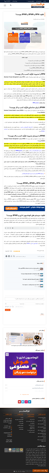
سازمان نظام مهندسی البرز (30, 421)
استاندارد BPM (36, 103)
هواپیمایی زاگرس (32, 432)
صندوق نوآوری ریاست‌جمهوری (32, 427)
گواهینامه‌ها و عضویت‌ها (19, 419)
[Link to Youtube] (14, 471)
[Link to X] (16, 471)
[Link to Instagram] (20, 471)
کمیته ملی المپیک (32, 425)
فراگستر (44, 1)
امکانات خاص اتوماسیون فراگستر (42, 421)
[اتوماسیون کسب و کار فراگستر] (38, 5)
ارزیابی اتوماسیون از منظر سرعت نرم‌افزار (42, 431)
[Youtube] (19, 401)
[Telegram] (22, 401)
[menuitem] (44, 1)
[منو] (5, 5)
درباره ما (22, 417)
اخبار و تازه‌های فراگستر (39, 385)
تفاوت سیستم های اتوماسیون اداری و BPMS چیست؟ (34, 70)
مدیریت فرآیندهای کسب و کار (36, 151)
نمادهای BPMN (19, 151)
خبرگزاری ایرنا (32, 423)
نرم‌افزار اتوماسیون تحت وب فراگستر (42, 418)
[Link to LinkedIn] (24, 471)
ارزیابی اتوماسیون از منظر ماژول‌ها (42, 427)
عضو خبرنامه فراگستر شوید (9, 440)
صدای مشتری (21, 427)
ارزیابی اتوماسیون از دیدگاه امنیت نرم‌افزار (41, 440)
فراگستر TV (21, 423)
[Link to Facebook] (18, 471)
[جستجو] (9, 5)
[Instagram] (26, 401)
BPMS (28, 243)
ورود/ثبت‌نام (15, 1)
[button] (14, 256)
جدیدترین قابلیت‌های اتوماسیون (37, 388)
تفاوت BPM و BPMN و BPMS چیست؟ (36, 68)
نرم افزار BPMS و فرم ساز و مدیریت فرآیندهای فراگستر (33, 173)
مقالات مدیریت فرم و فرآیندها (38, 19)
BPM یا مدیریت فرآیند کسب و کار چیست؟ (36, 60)
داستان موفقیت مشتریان (39, 391)
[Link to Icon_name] (22, 471)
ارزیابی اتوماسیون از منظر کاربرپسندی (42, 434)
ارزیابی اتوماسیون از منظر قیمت (42, 424)
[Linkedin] (29, 401)
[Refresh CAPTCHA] (12, 306)
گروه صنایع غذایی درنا (31, 430)
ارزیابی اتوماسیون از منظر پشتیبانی (42, 437)
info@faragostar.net (8, 433)
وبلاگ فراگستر (21, 421)
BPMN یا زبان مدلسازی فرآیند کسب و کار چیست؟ (34, 63)
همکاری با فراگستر (20, 425)
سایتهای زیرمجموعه (31, 1)
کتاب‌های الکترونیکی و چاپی (26, 127)
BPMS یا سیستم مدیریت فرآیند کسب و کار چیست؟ (34, 65)
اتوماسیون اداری (38, 1)
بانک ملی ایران (32, 419)
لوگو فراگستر (21, 429)
